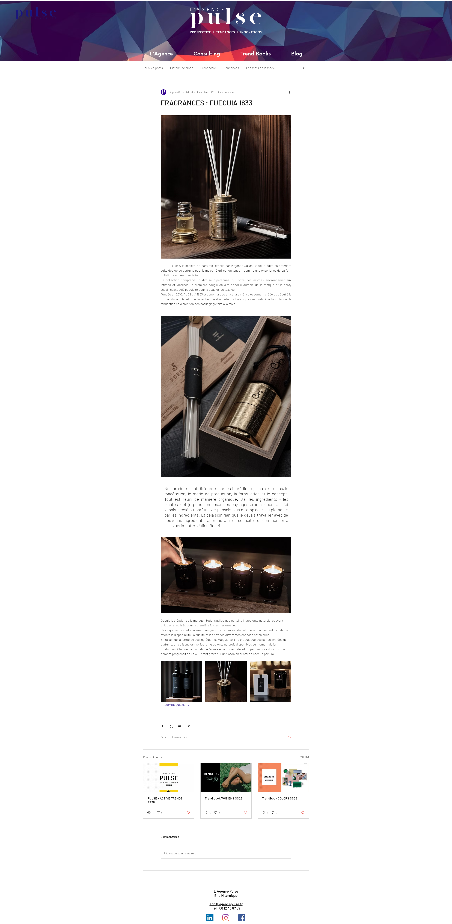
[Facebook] (241, 917)
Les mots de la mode (260, 68)
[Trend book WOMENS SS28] (226, 777)
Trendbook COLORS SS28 (279, 798)
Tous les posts (153, 68)
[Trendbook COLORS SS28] (283, 777)
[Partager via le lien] (188, 726)
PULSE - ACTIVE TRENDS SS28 (165, 800)
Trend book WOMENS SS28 (223, 798)
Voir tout (304, 756)
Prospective (208, 68)
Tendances (231, 68)
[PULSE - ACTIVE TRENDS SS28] (168, 777)
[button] (304, 68)
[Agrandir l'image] (181, 681)
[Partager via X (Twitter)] (171, 726)
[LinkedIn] (209, 917)
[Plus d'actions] (289, 92)
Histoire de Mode (181, 68)
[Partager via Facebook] (162, 726)
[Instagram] (225, 917)
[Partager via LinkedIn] (179, 726)
